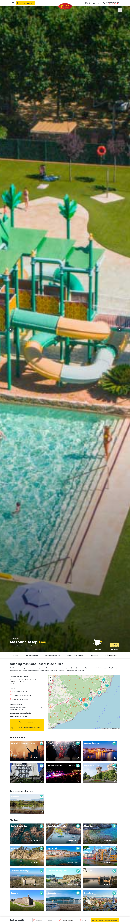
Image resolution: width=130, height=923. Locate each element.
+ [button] (50, 677)
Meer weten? (36, 757)
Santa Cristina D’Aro (17, 646)
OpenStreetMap (110, 728)
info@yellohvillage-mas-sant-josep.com (29, 728)
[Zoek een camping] (25, 3)
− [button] (50, 680)
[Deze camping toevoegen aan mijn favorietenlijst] (120, 10)
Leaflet (103, 728)
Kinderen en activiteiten (75, 655)
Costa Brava (30, 646)
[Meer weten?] (27, 751)
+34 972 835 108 (29, 722)
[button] (65, 321)
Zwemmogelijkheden (52, 655)
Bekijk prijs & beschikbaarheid (104, 920)
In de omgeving (111, 655)
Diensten (94, 655)
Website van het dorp (18, 716)
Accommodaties (32, 655)
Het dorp (15, 655)
